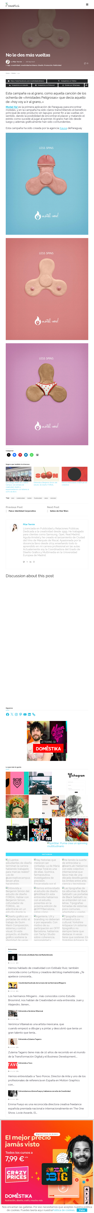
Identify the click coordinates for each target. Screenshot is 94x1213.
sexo (46, 498)
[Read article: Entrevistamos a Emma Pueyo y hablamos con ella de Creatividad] (12, 1093)
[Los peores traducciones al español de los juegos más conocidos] (40, 783)
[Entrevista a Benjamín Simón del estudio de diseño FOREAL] (46, 474)
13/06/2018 (12, 1047)
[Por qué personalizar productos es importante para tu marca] (76, 829)
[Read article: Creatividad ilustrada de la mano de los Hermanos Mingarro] (12, 985)
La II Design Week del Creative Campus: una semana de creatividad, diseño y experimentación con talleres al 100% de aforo (17, 487)
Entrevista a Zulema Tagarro (29, 1039)
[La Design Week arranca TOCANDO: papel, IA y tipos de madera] (40, 829)
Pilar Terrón (17, 62)
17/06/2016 (12, 991)
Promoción (48, 65)
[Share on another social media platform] (86, 85)
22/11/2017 (12, 1099)
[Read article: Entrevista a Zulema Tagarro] (12, 1041)
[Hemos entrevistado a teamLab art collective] (74, 474)
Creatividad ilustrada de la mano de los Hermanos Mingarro (42, 983)
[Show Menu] (87, 4)
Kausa (63, 128)
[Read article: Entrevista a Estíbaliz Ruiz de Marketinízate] (12, 957)
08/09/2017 (30, 62)
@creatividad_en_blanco (47, 1134)
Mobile (13, 73)
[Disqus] (47, 612)
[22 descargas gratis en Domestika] (53, 806)
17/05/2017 (12, 963)
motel (29, 498)
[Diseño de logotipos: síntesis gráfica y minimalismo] (17, 783)
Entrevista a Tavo (25, 1063)
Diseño (40, 65)
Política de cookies (63, 1210)
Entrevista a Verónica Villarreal (30, 1011)
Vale (82, 1210)
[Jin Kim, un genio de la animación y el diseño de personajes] (76, 806)
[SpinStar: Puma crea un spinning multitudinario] (67, 845)
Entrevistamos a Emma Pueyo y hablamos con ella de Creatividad (44, 1091)
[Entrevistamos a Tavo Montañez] (17, 806)
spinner (53, 498)
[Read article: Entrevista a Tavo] (12, 1065)
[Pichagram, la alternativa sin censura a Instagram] (76, 783)
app (8, 65)
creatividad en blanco (29, 65)
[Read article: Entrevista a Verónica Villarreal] (12, 1013)
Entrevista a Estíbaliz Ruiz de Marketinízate (35, 955)
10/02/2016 (12, 1019)
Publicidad (57, 65)
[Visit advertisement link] (47, 741)
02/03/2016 (12, 1071)
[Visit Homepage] (12, 4)
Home (8, 73)
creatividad (15, 65)
